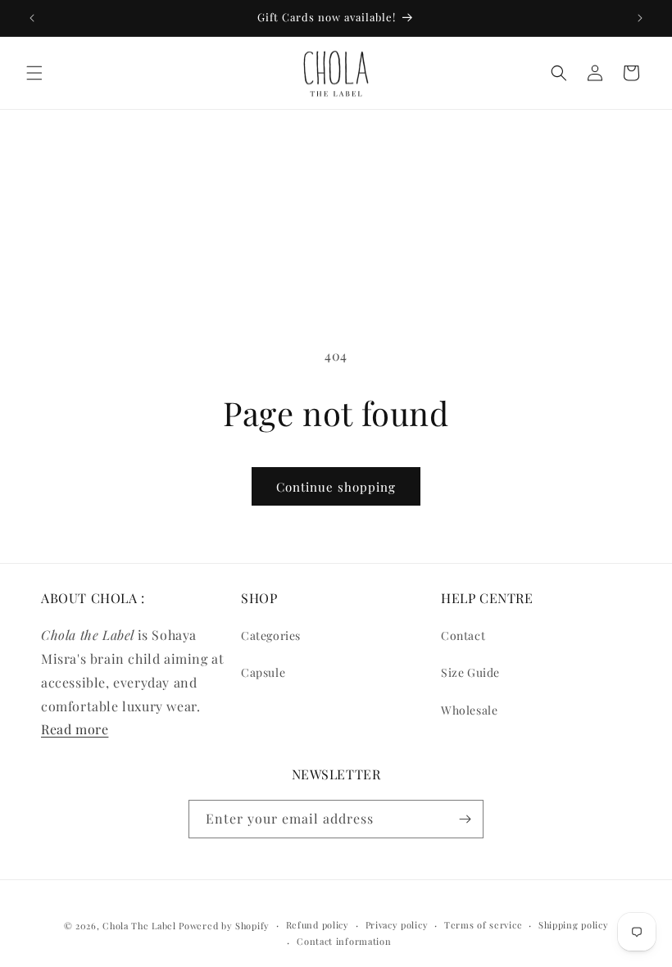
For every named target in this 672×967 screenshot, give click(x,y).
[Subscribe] (465, 819)
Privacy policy (397, 925)
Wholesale (469, 710)
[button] (34, 73)
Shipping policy (573, 925)
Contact (463, 635)
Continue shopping (336, 487)
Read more (74, 729)
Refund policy (317, 925)
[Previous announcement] (32, 18)
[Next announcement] (640, 18)
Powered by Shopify (224, 925)
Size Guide (470, 672)
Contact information (344, 941)
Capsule (263, 672)
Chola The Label (139, 925)
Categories (271, 635)
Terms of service (483, 925)
